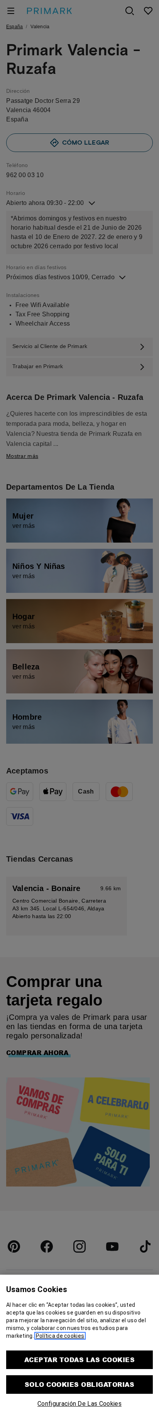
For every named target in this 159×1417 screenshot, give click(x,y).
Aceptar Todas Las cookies (79, 1359)
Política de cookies (60, 1336)
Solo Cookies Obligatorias (79, 1384)
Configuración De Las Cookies (79, 1403)
